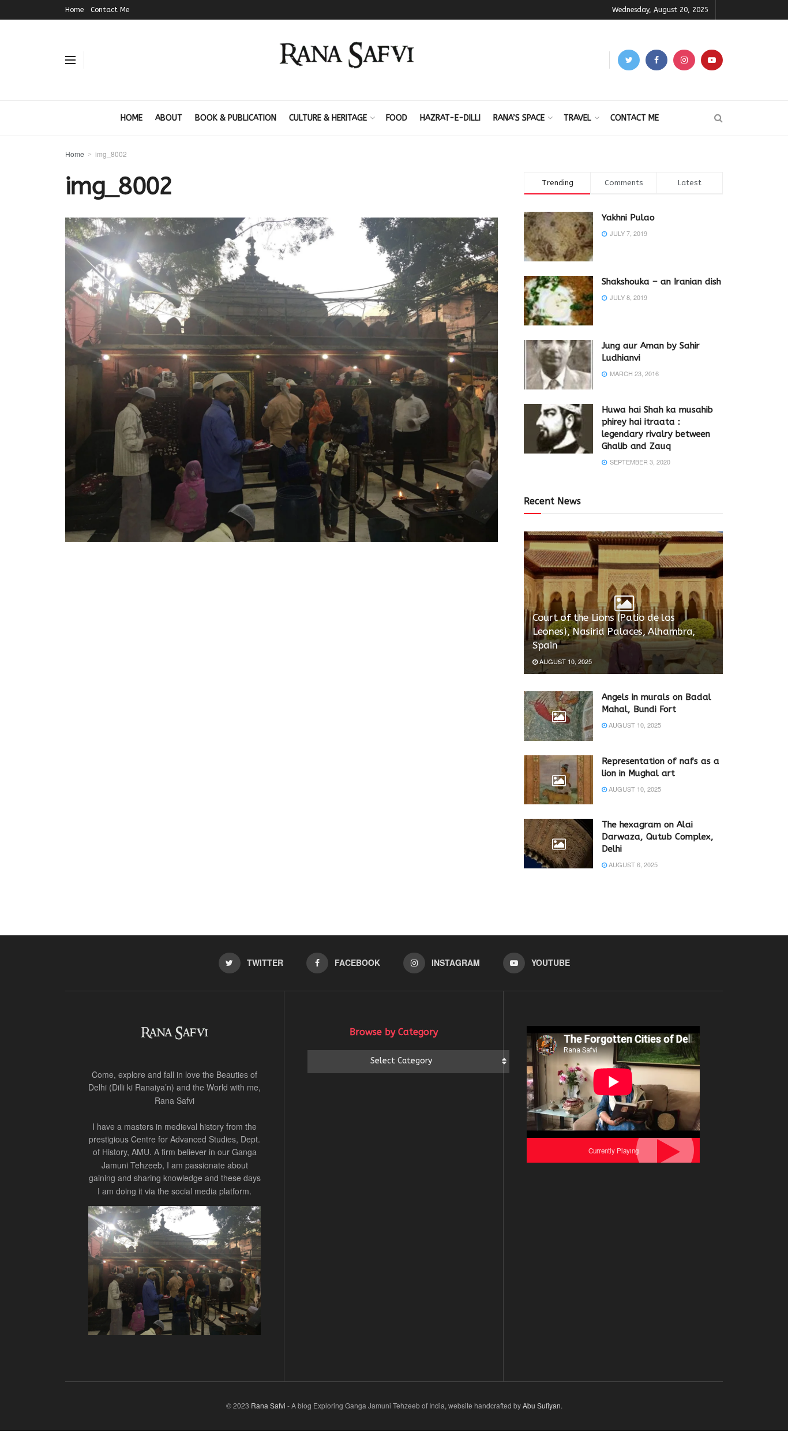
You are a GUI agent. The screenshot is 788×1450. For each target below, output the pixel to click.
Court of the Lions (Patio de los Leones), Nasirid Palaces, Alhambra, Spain (613, 631)
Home (74, 10)
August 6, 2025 (632, 864)
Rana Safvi (268, 1405)
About (168, 118)
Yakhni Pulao (628, 217)
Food (396, 118)
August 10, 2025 (565, 661)
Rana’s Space (519, 118)
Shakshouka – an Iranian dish (661, 281)
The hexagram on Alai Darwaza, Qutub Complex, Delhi (658, 836)
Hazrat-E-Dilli (450, 118)
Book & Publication (235, 118)
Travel (577, 118)
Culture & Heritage (328, 118)
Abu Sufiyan (542, 1405)
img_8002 (111, 154)
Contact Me (110, 10)
